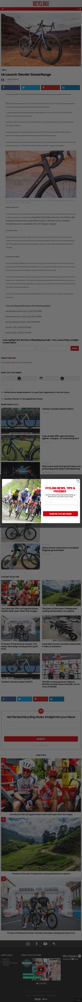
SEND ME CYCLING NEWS (60, 513)
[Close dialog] (78, 480)
